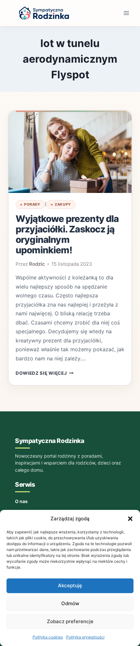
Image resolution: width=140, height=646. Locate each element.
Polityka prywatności (85, 637)
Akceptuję (70, 585)
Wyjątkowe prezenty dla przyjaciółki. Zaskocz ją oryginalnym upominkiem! (67, 234)
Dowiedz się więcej (45, 373)
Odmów (70, 603)
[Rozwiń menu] (126, 13)
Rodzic (37, 264)
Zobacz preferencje (70, 621)
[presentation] (70, 152)
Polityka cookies (48, 637)
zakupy (63, 204)
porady (32, 204)
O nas (21, 501)
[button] (130, 518)
